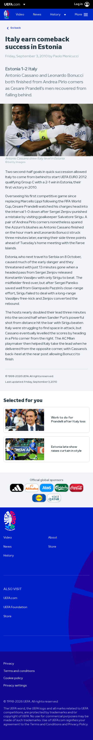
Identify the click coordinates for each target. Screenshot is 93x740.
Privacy (8, 663)
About (52, 537)
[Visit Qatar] (54, 498)
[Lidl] (39, 498)
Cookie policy (13, 678)
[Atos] (47, 488)
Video (7, 537)
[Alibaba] (32, 488)
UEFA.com (10, 598)
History (8, 555)
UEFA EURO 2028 (6, 14)
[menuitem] (21, 14)
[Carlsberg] (62, 488)
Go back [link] (15, 28)
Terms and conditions (19, 671)
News (7, 546)
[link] (20, 14)
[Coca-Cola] (76, 488)
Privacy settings (15, 685)
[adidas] (17, 488)
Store (52, 546)
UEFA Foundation (15, 607)
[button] (58, 14)
